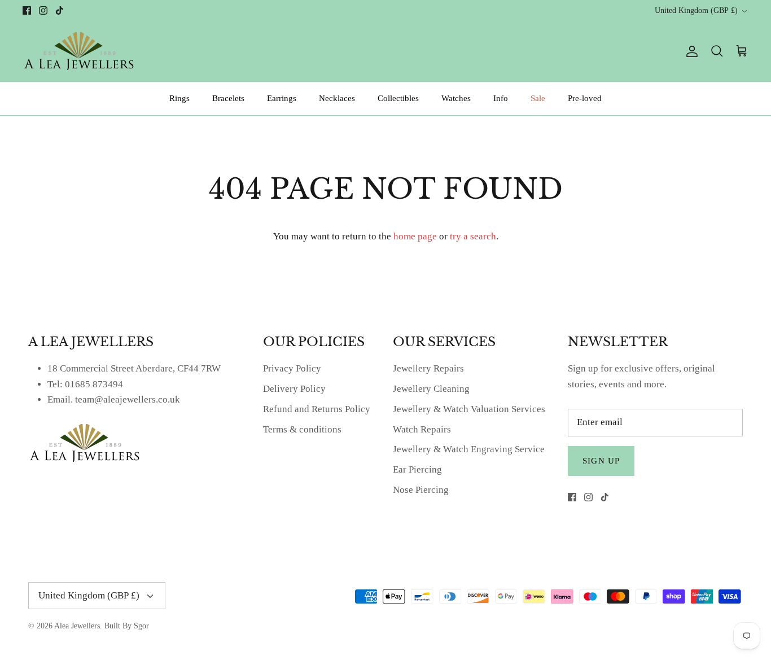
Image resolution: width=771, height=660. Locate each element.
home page (415, 236)
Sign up (601, 460)
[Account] (690, 51)
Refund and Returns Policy (316, 409)
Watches (456, 98)
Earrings (281, 98)
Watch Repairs (422, 429)
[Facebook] (27, 10)
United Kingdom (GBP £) (696, 10)
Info (500, 98)
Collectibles (398, 98)
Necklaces (337, 98)
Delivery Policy (294, 388)
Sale (538, 98)
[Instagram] (43, 10)
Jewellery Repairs (428, 368)
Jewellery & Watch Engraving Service (469, 449)
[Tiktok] (59, 10)
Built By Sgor (126, 626)
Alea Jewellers (77, 626)
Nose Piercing (421, 489)
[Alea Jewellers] (79, 51)
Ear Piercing (417, 469)
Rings (179, 98)
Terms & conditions (302, 429)
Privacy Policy (292, 368)
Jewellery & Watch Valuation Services (469, 409)
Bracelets (228, 98)
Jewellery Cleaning (431, 388)
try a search (473, 236)
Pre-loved (585, 98)
